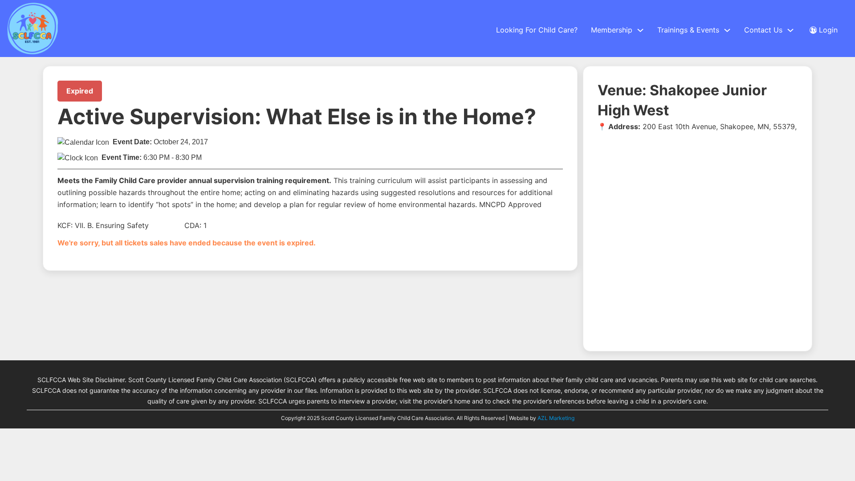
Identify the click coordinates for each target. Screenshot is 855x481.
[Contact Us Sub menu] (790, 30)
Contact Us (763, 29)
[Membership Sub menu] (640, 30)
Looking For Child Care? (537, 29)
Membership (611, 29)
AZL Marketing (555, 418)
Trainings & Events (688, 29)
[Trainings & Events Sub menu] (727, 30)
